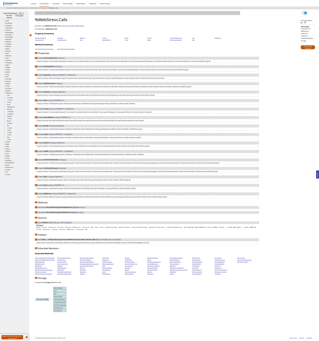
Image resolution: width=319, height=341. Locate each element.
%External (8, 39)
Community (55, 3)
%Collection (9, 23)
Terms (295, 338)
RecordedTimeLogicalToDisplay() (44, 49)
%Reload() (172, 266)
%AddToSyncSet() (40, 264)
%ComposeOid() (62, 262)
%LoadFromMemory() (131, 264)
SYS (7, 172)
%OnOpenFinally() (152, 268)
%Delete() (60, 266)
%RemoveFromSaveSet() (177, 268)
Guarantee (301, 338)
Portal (10, 118)
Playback (10, 114)
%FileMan (8, 42)
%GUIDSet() (105, 258)
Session (149, 38)
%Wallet (8, 90)
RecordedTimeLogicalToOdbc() (66, 49)
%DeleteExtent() (61, 268)
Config (7, 158)
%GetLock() (105, 260)
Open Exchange (68, 3)
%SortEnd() (195, 268)
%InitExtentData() (107, 268)
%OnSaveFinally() (152, 270)
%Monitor (8, 56)
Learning (33, 3)
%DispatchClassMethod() (64, 272)
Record (9, 121)
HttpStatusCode (61, 40)
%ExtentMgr (9, 37)
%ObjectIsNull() (129, 274)
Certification (92, 3)
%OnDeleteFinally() (152, 264)
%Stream (8, 81)
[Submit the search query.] (238, 13)
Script (126, 40)
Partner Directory (105, 3)
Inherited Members (307, 38)
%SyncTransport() (197, 272)
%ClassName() (61, 260)
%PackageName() (175, 260)
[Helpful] (301, 22)
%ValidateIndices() (220, 260)
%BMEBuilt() (38, 266)
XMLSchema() (241, 258)
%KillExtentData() (130, 262)
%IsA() (104, 272)
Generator (60, 38)
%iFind (8, 149)
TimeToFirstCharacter (176, 38)
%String (55, 75)
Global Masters (80, 3)
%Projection (9, 63)
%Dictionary (9, 28)
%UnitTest (8, 88)
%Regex (8, 67)
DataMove (9, 160)
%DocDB (8, 30)
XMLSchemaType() (242, 262)
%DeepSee (9, 25)
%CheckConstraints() (41, 272)
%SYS (7, 76)
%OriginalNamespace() (176, 258)
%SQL (7, 74)
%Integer (62, 58)
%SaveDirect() (196, 258)
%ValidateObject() (220, 262)
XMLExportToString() (221, 272)
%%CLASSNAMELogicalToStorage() (45, 258)
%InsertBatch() (106, 270)
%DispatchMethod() (85, 260)
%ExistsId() (83, 270)
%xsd (7, 153)
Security (8, 174)
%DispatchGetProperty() (87, 258)
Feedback (318, 173)
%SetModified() (196, 264)
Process (104, 38)
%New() (127, 270)
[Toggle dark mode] (304, 13)
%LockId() (127, 268)
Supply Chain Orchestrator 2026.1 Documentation (12, 337)
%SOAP (8, 72)
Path (81, 40)
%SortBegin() (196, 266)
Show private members (308, 47)
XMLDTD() (218, 266)
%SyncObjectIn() (197, 270)
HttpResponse (11, 107)
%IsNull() (127, 258)
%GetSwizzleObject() (108, 264)
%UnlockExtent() (197, 274)
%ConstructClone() (62, 264)
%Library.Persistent (68, 26)
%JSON (8, 49)
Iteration (82, 38)
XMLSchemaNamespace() (244, 260)
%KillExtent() (128, 260)
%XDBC (8, 142)
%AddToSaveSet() (40, 262)
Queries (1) (304, 33)
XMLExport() (218, 268)
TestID (149, 40)
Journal (8, 165)
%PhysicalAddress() (175, 262)
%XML (7, 144)
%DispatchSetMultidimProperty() (89, 264)
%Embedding (9, 32)
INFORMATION (10, 163)
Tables (10, 132)
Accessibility (309, 338)
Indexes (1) (304, 36)
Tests (9, 135)
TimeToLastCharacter (176, 40)
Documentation (44, 3)
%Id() (103, 266)
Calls (56, 8)
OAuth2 (8, 170)
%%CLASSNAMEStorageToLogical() (45, 260)
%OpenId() (150, 274)
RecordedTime (106, 40)
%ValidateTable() (219, 264)
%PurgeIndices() (174, 264)
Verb (193, 40)
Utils (9, 139)
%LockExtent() (129, 266)
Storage (303, 41)
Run (8, 125)
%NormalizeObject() (130, 272)
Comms (10, 97)
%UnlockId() (218, 258)
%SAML (8, 69)
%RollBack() (173, 272)
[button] (308, 47)
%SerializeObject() (197, 262)
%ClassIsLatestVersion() (64, 258)
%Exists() (82, 268)
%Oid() (149, 260)
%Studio (8, 83)
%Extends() (83, 272)
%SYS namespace (43, 8)
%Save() (172, 274)
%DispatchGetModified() (64, 274)
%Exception (9, 35)
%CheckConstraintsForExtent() (43, 274)
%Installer (8, 44)
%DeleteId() (60, 270)
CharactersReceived (40, 38)
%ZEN (7, 146)
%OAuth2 (8, 60)
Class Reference (33, 8)
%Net (7, 58)
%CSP (7, 21)
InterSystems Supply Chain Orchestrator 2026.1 (17, 8)
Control (10, 100)
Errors (8, 104)
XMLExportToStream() (221, 270)
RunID (126, 38)
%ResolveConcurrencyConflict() (178, 270)
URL (193, 38)
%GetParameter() (107, 262)
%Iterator (8, 46)
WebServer (218, 38)
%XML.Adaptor (79, 26)
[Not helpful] (305, 22)
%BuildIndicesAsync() (41, 268)
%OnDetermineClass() (153, 266)
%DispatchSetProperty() (86, 266)
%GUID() (82, 274)
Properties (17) (305, 29)
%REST (7, 65)
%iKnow (8, 151)
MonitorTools (9, 167)
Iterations (9, 109)
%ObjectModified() (152, 258)
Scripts (10, 128)
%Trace (8, 86)
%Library (8, 51)
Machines (11, 111)
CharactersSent (39, 40)
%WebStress (52, 8)
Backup (8, 156)
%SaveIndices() (196, 260)
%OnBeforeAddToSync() (154, 262)
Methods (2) (305, 31)
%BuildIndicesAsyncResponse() (44, 270)
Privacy (291, 338)
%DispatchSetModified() (87, 262)
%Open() (149, 272)
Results (10, 123)
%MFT (7, 53)
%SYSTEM (8, 79)
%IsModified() (106, 274)
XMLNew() (218, 274)
